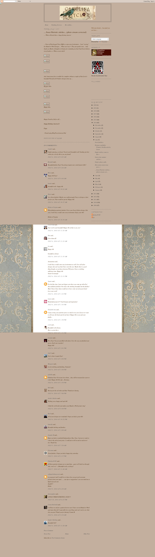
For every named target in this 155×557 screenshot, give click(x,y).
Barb (49, 413)
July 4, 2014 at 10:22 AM (57, 189)
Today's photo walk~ (101, 162)
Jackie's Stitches (52, 398)
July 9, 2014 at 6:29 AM (57, 489)
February (98, 187)
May (96, 178)
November (98, 128)
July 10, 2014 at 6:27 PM (57, 500)
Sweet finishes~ (99, 142)
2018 (95, 111)
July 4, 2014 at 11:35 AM (57, 256)
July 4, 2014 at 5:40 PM (57, 370)
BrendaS (50, 162)
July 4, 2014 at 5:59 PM (57, 382)
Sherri (49, 194)
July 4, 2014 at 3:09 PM (57, 359)
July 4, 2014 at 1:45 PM (57, 304)
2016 (95, 117)
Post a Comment (48, 530)
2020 (95, 105)
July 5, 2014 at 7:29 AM (57, 445)
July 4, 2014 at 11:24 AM (57, 230)
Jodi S (49, 353)
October (97, 131)
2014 (95, 122)
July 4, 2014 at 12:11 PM (57, 276)
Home (46, 25)
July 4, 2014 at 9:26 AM (57, 168)
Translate (104, 42)
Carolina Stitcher (77, 12)
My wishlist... (68, 25)
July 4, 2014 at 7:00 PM (57, 393)
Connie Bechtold (52, 505)
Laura (49, 299)
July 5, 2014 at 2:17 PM (57, 456)
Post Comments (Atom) (58, 538)
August (97, 137)
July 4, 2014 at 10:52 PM (57, 419)
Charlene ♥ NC (52, 461)
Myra (49, 173)
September (98, 134)
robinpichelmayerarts (54, 474)
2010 (95, 202)
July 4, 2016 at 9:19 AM (57, 515)
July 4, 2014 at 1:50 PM (57, 320)
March (97, 184)
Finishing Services (56, 25)
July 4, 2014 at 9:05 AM (57, 157)
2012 (95, 197)
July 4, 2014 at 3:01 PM (57, 348)
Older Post (87, 534)
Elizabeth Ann (52, 309)
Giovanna (50, 450)
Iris (49, 246)
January (97, 190)
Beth (49, 387)
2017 (95, 114)
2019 (95, 108)
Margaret (50, 364)
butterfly (50, 424)
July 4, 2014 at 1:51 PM (57, 333)
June (96, 175)
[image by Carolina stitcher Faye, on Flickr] (47, 56)
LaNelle (50, 374)
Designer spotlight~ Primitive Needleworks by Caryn (103, 147)
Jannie (50, 281)
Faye (93, 217)
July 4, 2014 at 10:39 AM (57, 220)
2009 (95, 205)
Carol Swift (51, 225)
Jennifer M (51, 435)
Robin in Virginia (53, 207)
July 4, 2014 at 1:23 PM (57, 294)
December (98, 125)
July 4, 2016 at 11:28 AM (57, 526)
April (96, 181)
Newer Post (47, 534)
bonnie (50, 183)
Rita (49, 235)
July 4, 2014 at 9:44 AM (57, 178)
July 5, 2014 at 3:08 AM (57, 430)
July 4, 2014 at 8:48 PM (57, 409)
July (96, 140)
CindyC (50, 149)
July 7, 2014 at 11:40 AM (57, 469)
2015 (95, 120)
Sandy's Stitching (52, 520)
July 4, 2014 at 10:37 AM (57, 202)
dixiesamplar (51, 494)
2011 (95, 199)
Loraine (50, 338)
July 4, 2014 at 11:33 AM (57, 241)
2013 (95, 194)
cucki (49, 325)
